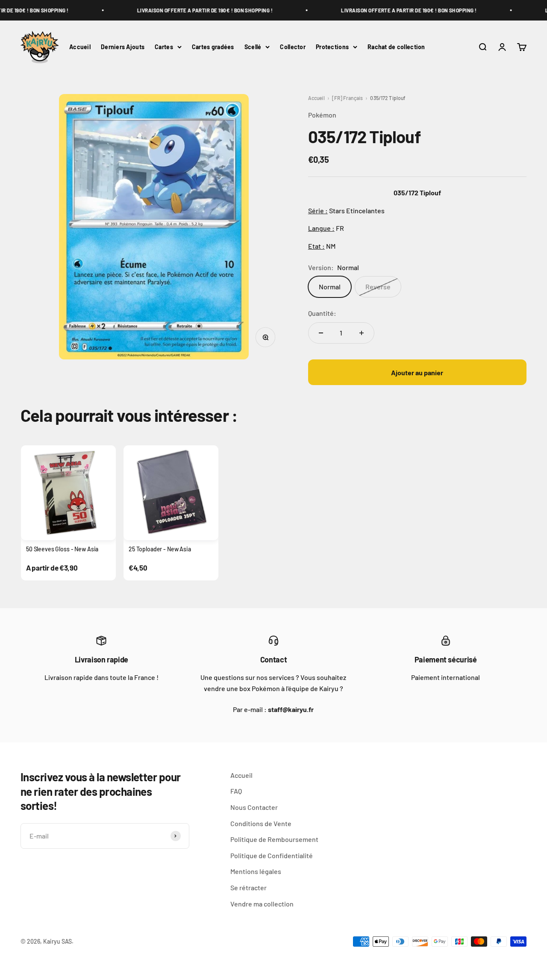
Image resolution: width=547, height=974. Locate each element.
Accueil (80, 46)
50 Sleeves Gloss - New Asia (62, 549)
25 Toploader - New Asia (160, 549)
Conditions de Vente (260, 823)
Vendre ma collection (262, 904)
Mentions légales (255, 871)
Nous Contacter (254, 807)
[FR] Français (347, 98)
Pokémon (322, 115)
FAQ (236, 791)
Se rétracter (248, 887)
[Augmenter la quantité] (361, 333)
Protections (332, 46)
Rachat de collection (396, 46)
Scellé (253, 46)
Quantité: (322, 313)
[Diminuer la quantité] (321, 333)
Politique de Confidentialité (271, 855)
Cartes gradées (213, 46)
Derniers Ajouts (122, 46)
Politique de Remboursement (274, 839)
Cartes (164, 46)
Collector (293, 46)
